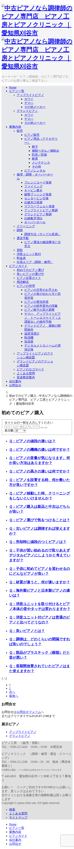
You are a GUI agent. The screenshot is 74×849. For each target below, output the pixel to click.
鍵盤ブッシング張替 (38, 194)
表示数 (9, 430)
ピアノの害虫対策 (36, 301)
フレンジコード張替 (38, 182)
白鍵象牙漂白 (33, 218)
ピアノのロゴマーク (30, 369)
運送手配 (23, 238)
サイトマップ (18, 817)
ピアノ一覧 (16, 91)
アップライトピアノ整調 (41, 210)
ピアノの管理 (26, 285)
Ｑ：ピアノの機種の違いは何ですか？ (39, 449)
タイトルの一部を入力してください (29, 422)
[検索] (41, 427)
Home (13, 87)
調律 (20, 230)
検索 (12, 809)
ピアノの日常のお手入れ (41, 289)
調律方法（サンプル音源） (42, 234)
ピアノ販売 (31, 134)
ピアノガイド (18, 266)
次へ (12, 692)
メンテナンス (41, 162)
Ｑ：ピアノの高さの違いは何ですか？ (39, 471)
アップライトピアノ (30, 95)
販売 (20, 130)
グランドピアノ (27, 110)
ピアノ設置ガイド (29, 278)
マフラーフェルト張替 (39, 206)
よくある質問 (26, 373)
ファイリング (33, 186)
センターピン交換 (36, 198)
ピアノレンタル (35, 170)
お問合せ (15, 385)
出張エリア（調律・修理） (35, 262)
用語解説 (23, 282)
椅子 (35, 146)
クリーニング (26, 226)
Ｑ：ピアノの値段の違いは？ (32, 441)
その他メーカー (35, 107)
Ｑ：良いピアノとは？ (27, 631)
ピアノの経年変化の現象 (41, 305)
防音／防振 (39, 154)
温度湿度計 (31, 333)
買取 (20, 250)
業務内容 (15, 126)
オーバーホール (35, 222)
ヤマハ (28, 103)
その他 (36, 166)
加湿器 (28, 341)
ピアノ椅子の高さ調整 (39, 309)
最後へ (13, 695)
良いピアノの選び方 (30, 274)
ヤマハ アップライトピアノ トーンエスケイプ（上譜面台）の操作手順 (42, 317)
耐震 (35, 158)
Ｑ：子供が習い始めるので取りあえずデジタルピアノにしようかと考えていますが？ (39, 555)
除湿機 (28, 337)
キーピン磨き (33, 190)
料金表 (21, 258)
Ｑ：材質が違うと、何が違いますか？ (39, 582)
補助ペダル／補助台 (45, 150)
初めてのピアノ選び (30, 270)
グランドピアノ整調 (38, 214)
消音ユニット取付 (29, 254)
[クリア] (45, 427)
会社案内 (15, 381)
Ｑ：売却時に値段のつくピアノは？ (37, 542)
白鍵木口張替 (33, 202)
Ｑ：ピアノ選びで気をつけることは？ (39, 520)
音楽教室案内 (26, 377)
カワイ (28, 99)
